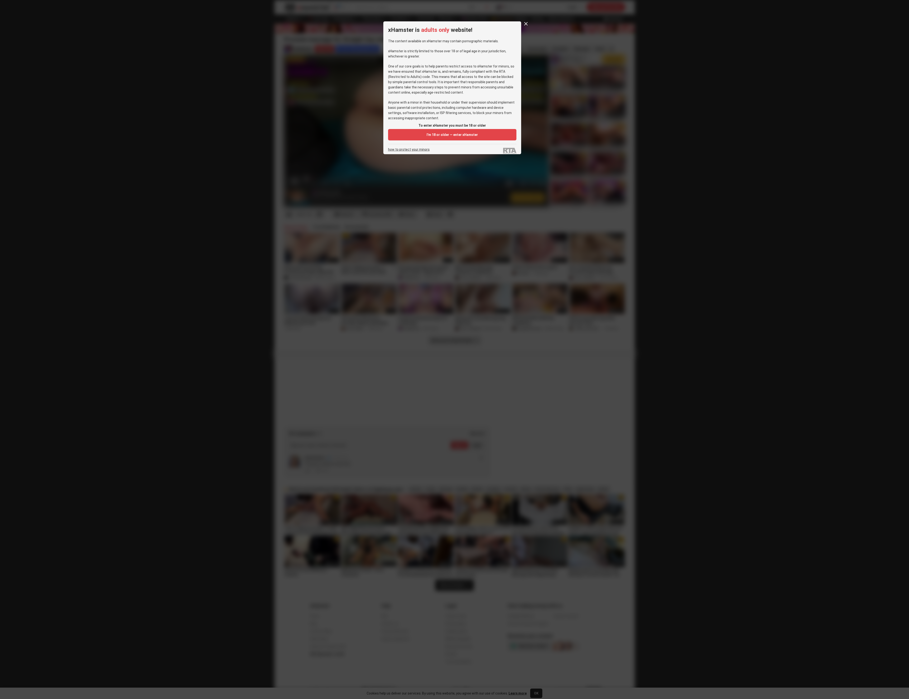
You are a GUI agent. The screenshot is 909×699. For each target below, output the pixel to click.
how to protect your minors (409, 149)
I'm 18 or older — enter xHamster (452, 135)
